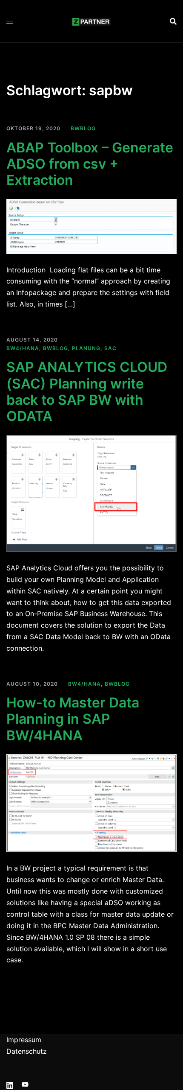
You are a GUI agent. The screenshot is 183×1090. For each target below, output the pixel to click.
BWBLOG (83, 128)
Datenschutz (26, 1051)
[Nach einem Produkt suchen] (173, 21)
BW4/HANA (22, 348)
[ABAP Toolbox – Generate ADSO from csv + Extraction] (91, 225)
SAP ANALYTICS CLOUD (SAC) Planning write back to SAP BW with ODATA (86, 391)
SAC (110, 348)
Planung (86, 348)
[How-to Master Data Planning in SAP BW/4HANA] (91, 802)
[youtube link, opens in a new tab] (25, 1084)
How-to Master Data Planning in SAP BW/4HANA (72, 719)
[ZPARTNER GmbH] (91, 21)
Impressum (23, 1039)
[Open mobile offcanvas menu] (9, 21)
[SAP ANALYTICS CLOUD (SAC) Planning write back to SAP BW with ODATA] (91, 492)
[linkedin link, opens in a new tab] (9, 1084)
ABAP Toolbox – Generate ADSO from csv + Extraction (89, 164)
